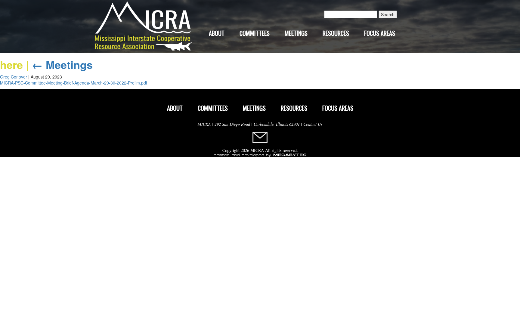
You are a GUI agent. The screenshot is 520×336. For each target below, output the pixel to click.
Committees (255, 33)
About (216, 33)
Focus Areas (379, 33)
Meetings (296, 33)
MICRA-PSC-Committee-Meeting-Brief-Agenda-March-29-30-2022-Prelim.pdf (73, 83)
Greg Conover (13, 77)
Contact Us (312, 124)
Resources (336, 33)
